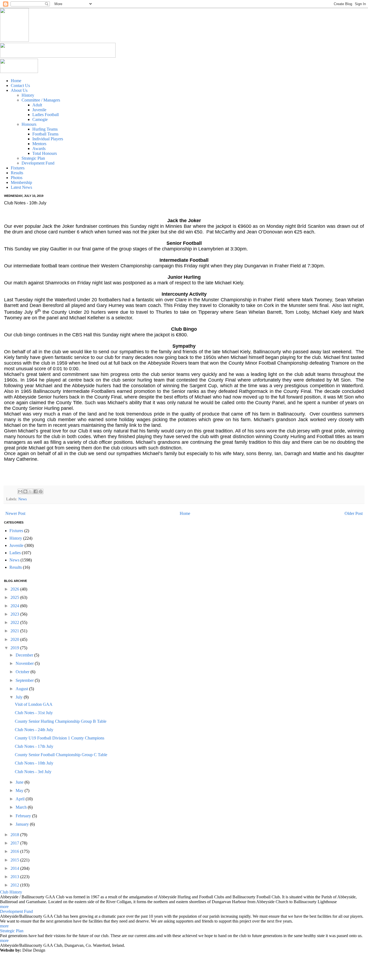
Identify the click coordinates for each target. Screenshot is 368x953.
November (25, 663)
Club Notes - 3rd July (33, 771)
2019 (15, 647)
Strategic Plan (11, 930)
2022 (15, 622)
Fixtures (16, 530)
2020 (15, 639)
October (23, 671)
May (20, 790)
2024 (15, 605)
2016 (15, 851)
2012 (15, 885)
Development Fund (16, 911)
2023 (15, 614)
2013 (15, 876)
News (22, 499)
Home (185, 513)
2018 (15, 834)
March (22, 807)
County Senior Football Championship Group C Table (61, 754)
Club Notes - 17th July (34, 746)
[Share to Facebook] (35, 491)
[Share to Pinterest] (40, 491)
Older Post (354, 513)
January (23, 824)
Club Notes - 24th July (34, 729)
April (21, 799)
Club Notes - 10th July (34, 763)
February (24, 816)
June (20, 782)
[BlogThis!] (25, 491)
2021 (15, 631)
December (25, 655)
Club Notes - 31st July (34, 712)
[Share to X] (30, 491)
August (22, 688)
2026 (15, 589)
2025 (15, 597)
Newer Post (15, 513)
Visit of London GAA (34, 704)
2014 (15, 868)
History (15, 538)
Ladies (15, 552)
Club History (11, 892)
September (25, 680)
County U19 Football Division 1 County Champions (59, 738)
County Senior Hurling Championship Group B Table (60, 721)
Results (15, 567)
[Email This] (20, 491)
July (20, 697)
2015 (15, 860)
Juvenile (16, 545)
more (4, 906)
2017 (15, 843)
